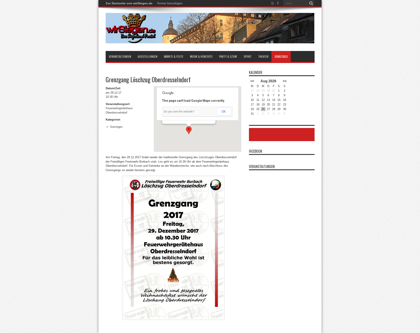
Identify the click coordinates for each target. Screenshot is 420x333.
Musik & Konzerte (201, 56)
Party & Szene (228, 56)
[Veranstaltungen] (210, 40)
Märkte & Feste (173, 56)
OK (224, 111)
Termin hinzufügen (169, 3)
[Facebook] (278, 3)
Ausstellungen (147, 56)
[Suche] (311, 3)
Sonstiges (281, 56)
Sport (248, 56)
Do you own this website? (179, 111)
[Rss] (273, 3)
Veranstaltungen (120, 56)
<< (252, 81)
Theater (263, 56)
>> (285, 81)
